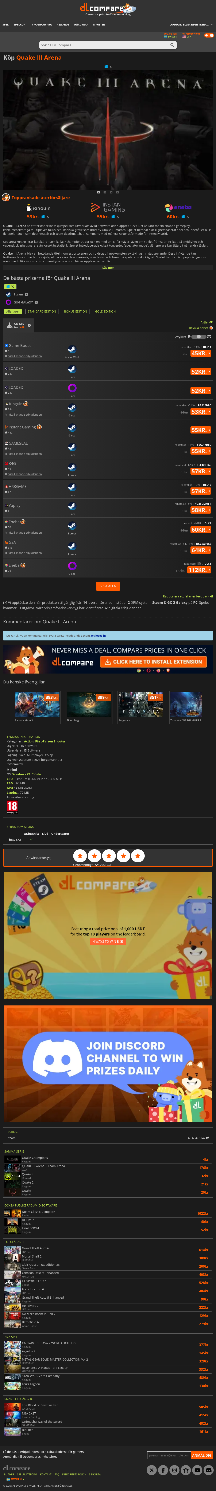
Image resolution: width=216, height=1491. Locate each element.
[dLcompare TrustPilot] (185, 1470)
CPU (10, 779)
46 (9, 468)
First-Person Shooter (50, 741)
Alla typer (13, 311)
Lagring (12, 792)
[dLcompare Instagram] (173, 1470)
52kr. (200, 371)
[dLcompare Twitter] (150, 1470)
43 (9, 448)
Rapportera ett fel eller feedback (186, 596)
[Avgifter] (198, 337)
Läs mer (108, 268)
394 (9, 409)
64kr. (200, 550)
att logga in (98, 635)
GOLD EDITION (105, 311)
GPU (10, 788)
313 (9, 547)
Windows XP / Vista (26, 774)
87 (9, 491)
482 (9, 432)
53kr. (200, 411)
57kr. (200, 471)
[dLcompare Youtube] (196, 1470)
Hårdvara (81, 24)
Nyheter (99, 24)
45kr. (200, 353)
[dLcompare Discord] (207, 1470)
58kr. (200, 510)
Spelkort (20, 24)
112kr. (198, 569)
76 (9, 527)
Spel (6, 24)
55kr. (200, 429)
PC (12, 287)
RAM (10, 783)
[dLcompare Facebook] (162, 1470)
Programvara (42, 24)
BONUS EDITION (75, 311)
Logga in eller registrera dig (191, 24)
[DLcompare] (17, 1467)
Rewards (63, 24)
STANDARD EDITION (42, 311)
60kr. (200, 529)
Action (29, 741)
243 (9, 373)
